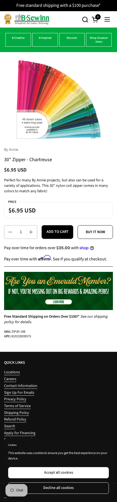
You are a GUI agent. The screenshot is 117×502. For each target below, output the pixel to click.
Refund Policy (15, 419)
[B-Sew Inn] (27, 19)
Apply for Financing (19, 433)
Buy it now (95, 232)
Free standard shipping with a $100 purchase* (58, 5)
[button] (85, 19)
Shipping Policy (16, 413)
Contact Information (20, 386)
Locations (12, 372)
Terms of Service (17, 406)
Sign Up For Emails (19, 392)
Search (9, 426)
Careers (10, 379)
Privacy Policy (15, 399)
